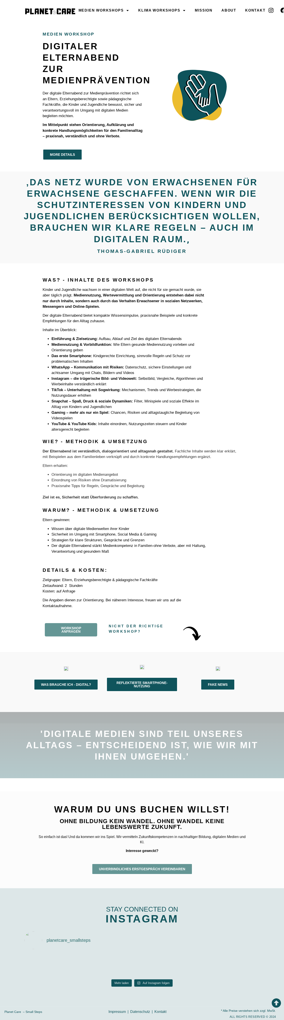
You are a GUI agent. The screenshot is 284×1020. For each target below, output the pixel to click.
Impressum (117, 1012)
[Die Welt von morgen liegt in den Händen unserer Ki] (241, 964)
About (228, 10)
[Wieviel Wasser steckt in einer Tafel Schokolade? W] (122, 964)
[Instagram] (271, 10)
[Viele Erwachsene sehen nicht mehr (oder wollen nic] (201, 964)
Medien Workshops (101, 10)
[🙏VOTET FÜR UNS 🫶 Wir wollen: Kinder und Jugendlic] (82, 964)
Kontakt (255, 10)
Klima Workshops (159, 10)
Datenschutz (140, 1012)
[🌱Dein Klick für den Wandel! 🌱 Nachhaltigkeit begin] (161, 964)
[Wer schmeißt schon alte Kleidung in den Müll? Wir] (43, 964)
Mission (204, 10)
